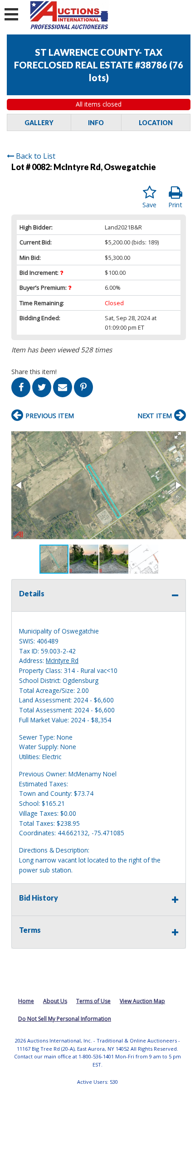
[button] (178, 435)
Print (175, 204)
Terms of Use (93, 1001)
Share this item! (34, 371)
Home (26, 1001)
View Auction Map (142, 1001)
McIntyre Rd (62, 660)
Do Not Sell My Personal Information (64, 1019)
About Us (55, 1001)
